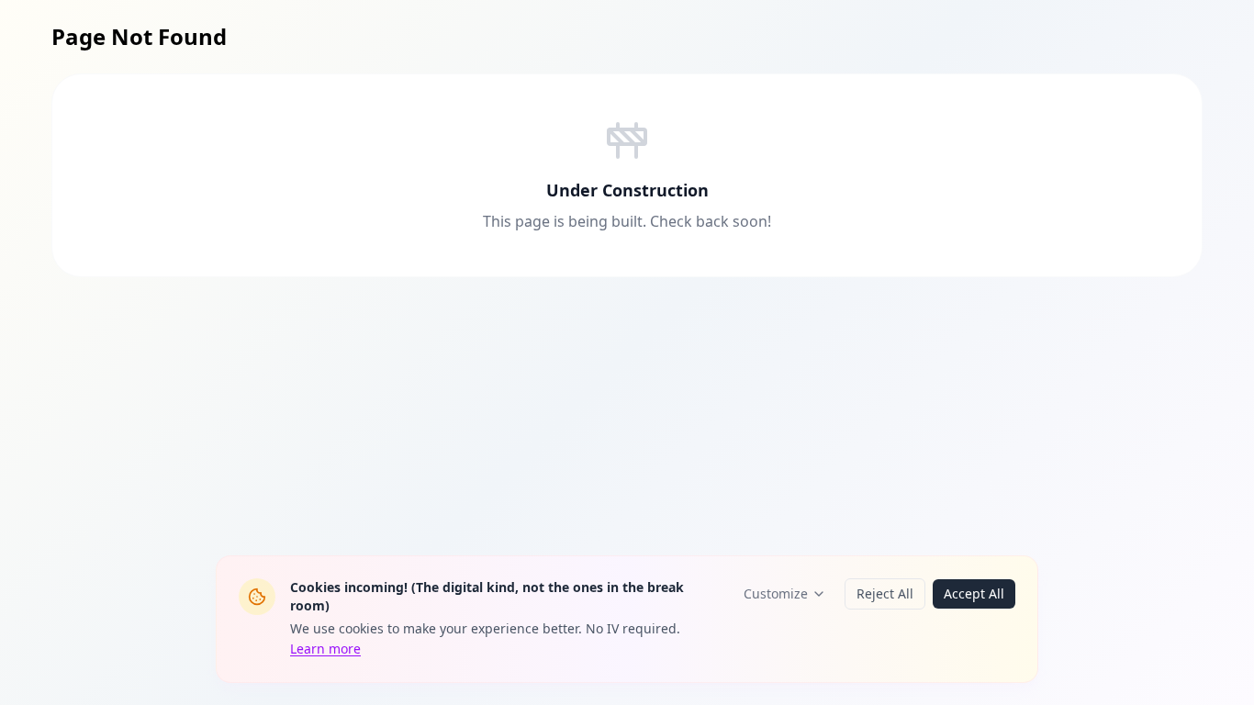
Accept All (974, 593)
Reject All (885, 593)
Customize (776, 593)
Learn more (325, 648)
